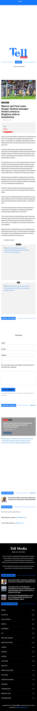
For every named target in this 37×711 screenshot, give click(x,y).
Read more (7, 433)
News (3, 102)
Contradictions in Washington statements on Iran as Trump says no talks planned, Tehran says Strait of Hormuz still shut (21, 589)
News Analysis (7, 670)
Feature (4, 675)
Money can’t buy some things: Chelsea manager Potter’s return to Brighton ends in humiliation (14, 111)
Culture (4, 661)
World (4, 656)
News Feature (7, 642)
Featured (5, 420)
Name (3, 343)
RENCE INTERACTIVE (21, 707)
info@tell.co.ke (18, 523)
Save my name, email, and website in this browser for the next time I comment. (17, 366)
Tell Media (18, 548)
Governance (6, 698)
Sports (7, 102)
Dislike (5, 129)
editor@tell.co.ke (21, 517)
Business (4, 628)
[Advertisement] (18, 26)
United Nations (7, 679)
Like (4, 126)
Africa (4, 647)
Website (3, 355)
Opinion (4, 684)
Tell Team (18, 335)
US (2, 633)
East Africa (6, 619)
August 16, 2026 (8, 429)
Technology (6, 689)
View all (33, 405)
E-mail (3, 349)
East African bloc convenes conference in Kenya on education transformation (22, 498)
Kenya (3, 624)
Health (4, 666)
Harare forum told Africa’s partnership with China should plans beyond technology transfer (17, 425)
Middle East (6, 693)
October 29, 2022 (6, 120)
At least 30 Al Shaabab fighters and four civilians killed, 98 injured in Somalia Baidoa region (20, 597)
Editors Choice (7, 638)
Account (20, 1)
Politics (4, 615)
